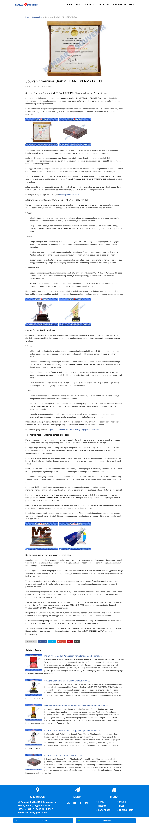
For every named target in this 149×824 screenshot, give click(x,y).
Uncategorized (37, 17)
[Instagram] (74, 803)
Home (69, 5)
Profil (79, 5)
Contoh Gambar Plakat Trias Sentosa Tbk (63, 755)
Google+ (62, 642)
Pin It (70, 642)
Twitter (52, 642)
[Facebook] (80, 803)
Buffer (77, 642)
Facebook (43, 642)
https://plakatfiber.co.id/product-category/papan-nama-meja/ (73, 429)
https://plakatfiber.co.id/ (69, 195)
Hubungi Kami (119, 5)
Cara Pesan (103, 5)
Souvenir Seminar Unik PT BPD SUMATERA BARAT (67, 681)
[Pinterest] (86, 803)
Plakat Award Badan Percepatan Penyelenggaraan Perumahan (73, 656)
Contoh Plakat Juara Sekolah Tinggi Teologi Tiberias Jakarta (72, 730)
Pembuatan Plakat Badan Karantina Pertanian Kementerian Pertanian (76, 705)
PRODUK (102, 806)
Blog (131, 5)
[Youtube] (68, 803)
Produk (89, 5)
